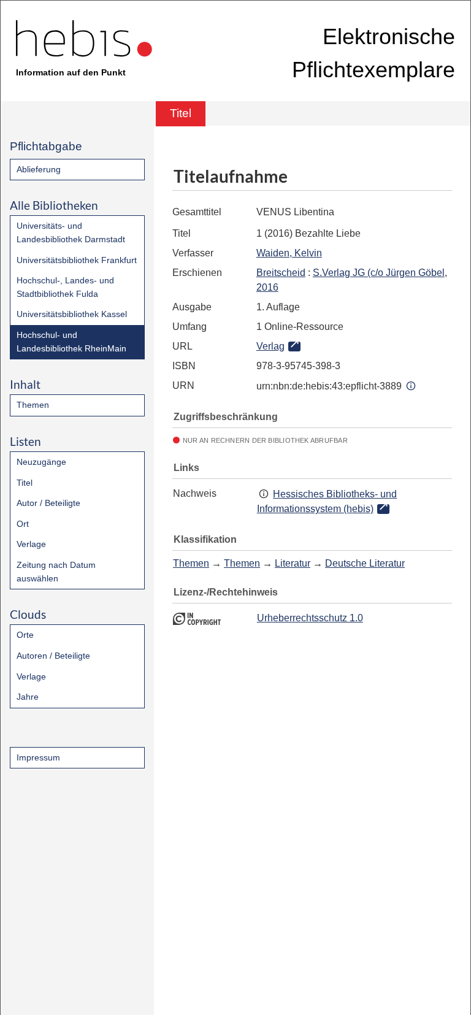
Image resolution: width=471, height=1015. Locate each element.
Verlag (270, 346)
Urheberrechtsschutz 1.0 (310, 618)
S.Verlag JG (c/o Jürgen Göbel (379, 272)
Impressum (38, 757)
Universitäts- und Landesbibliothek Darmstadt (71, 232)
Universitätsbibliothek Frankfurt (77, 260)
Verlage (31, 544)
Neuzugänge (41, 462)
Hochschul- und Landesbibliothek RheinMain (71, 341)
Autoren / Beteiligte (53, 656)
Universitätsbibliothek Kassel (72, 314)
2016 (267, 287)
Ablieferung (39, 169)
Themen (33, 405)
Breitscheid (280, 272)
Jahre (28, 697)
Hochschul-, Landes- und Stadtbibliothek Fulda (65, 287)
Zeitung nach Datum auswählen (56, 571)
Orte (25, 635)
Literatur (292, 563)
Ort (23, 524)
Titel (25, 483)
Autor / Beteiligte (48, 503)
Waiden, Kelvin (289, 253)
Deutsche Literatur (365, 563)
